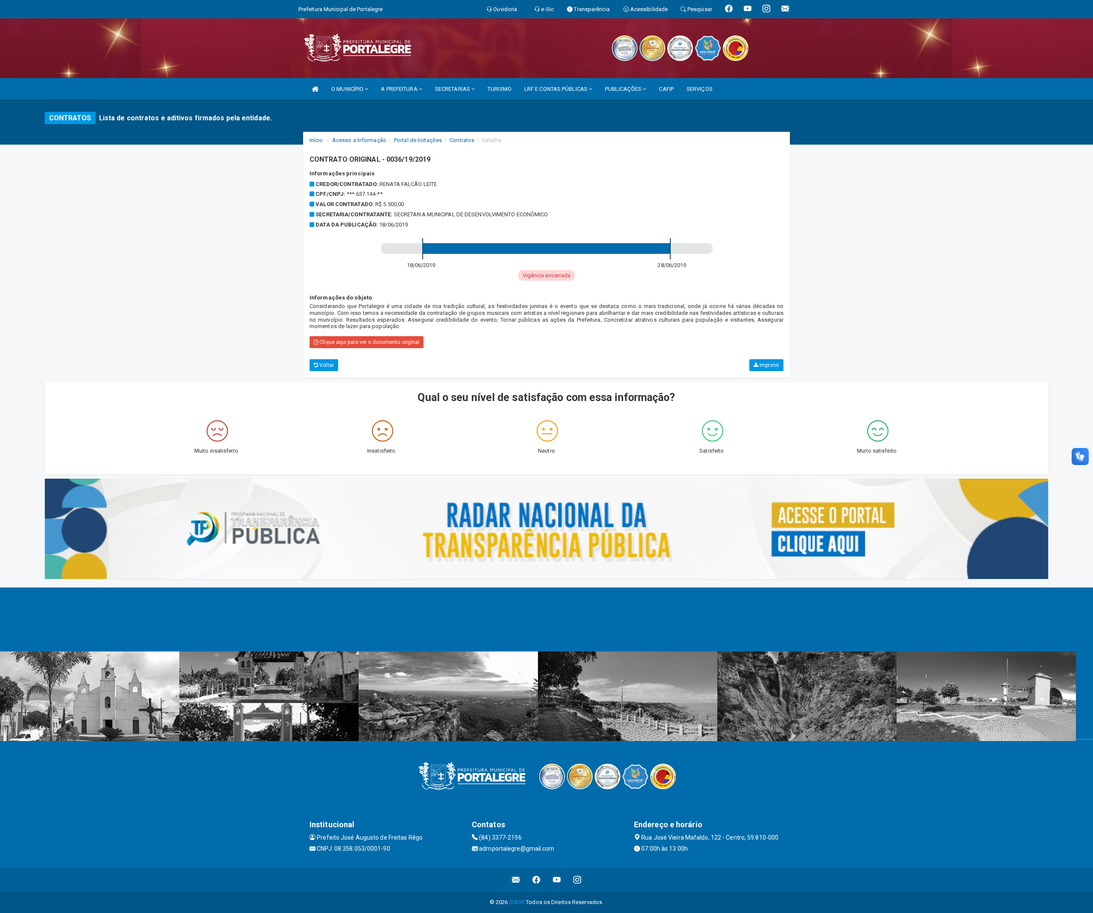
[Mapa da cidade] (546, 619)
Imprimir (768, 365)
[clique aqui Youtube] (556, 879)
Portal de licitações (418, 140)
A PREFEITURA (399, 89)
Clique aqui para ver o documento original (368, 342)
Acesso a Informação (359, 140)
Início (316, 140)
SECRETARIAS (453, 89)
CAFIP (666, 89)
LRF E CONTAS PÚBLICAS (556, 89)
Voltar (326, 365)
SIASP (516, 902)
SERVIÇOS (700, 89)
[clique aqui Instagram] (577, 879)
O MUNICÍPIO (348, 89)
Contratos (462, 140)
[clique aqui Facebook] (536, 879)
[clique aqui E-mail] (516, 879)
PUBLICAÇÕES (624, 89)
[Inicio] (315, 89)
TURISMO (499, 89)
